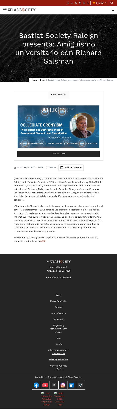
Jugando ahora (58, 313)
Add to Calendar (73, 167)
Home (34, 80)
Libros (58, 338)
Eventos (58, 307)
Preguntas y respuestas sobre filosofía (58, 328)
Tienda (58, 344)
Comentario (58, 319)
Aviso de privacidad (58, 360)
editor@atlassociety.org (58, 277)
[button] (100, 3)
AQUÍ (43, 241)
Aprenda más (59, 154)
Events (42, 80)
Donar (58, 295)
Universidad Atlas (58, 301)
